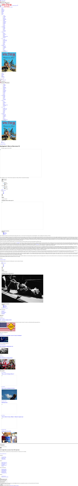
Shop (2, 14)
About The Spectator (4, 462)
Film (3, 103)
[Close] (1, 448)
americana (3, 311)
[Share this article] (2, 194)
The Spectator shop (4, 470)
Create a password (2, 481)
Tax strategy (3, 464)
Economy (4, 30)
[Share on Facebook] (3, 191)
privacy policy (17, 485)
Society (4, 28)
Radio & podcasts (5, 36)
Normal (6, 187)
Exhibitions (4, 34)
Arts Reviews (3, 310)
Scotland (4, 31)
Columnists (4, 47)
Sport (4, 111)
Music (4, 35)
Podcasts (3, 10)
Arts (3, 32)
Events (2, 12)
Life (2, 38)
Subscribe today (4, 476)
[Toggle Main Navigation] (1, 5)
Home (2, 8)
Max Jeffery (3, 415)
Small (6, 182)
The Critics (3, 142)
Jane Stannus (3, 386)
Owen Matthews (4, 372)
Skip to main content (2, 0)
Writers (2, 9)
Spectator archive (4, 471)
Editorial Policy (4, 459)
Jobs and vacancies (4, 465)
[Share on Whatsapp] (3, 193)
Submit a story (3, 458)
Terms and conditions (4, 463)
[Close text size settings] (2, 180)
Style (4, 43)
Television (4, 105)
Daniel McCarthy (2, 318)
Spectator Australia (4, 469)
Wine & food (5, 40)
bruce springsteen (4, 312)
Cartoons (4, 50)
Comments (4, 190)
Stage (4, 106)
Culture (4, 17)
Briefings (3, 11)
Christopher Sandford (3, 259)
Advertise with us (4, 457)
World (4, 97)
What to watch (5, 108)
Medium (6, 183)
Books (4, 33)
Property (4, 42)
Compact (6, 186)
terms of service (12, 485)
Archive (3, 13)
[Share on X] (3, 192)
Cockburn (4, 16)
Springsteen (3, 313)
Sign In (16, 5)
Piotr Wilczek (1, 356)
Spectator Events (4, 472)
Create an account (2, 479)
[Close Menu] (0, 80)
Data (3, 29)
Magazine (4, 18)
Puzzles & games (5, 119)
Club (4, 24)
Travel (4, 41)
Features (4, 46)
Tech (2, 75)
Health (4, 44)
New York (37, 244)
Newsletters (4, 19)
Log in (6, 479)
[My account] (17, 5)
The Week (4, 114)
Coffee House (3, 26)
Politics (4, 15)
